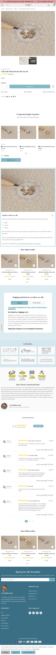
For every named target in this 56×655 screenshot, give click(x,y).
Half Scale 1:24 (32, 596)
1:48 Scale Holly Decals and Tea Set (10, 273)
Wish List (3, 620)
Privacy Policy (36, 649)
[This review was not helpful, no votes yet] (51, 449)
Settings (5, 652)
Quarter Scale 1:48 (33, 591)
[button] (1, 327)
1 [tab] (25, 153)
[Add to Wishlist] (53, 86)
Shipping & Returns (5, 615)
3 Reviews (13, 276)
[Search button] (8, 5)
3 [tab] (30, 153)
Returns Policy (36, 303)
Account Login (4, 618)
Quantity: (3, 83)
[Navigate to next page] (33, 521)
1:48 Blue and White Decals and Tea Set (46, 273)
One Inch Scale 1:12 (33, 593)
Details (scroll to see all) (10, 215)
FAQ (2, 612)
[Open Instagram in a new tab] (33, 613)
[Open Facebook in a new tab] (30, 613)
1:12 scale (15, 239)
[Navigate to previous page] (22, 521)
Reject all (15, 652)
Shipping (19, 303)
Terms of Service (5, 625)
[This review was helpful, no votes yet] (49, 449)
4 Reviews (50, 276)
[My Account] (48, 5)
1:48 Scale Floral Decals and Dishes (28, 273)
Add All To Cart (11, 160)
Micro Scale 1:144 (33, 599)
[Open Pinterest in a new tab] (37, 613)
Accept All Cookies (28, 652)
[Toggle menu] (2, 5)
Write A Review (38, 426)
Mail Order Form (5, 628)
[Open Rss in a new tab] (41, 613)
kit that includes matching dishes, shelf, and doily (28, 243)
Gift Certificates (4, 623)
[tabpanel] (9, 136)
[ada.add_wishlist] (15, 265)
